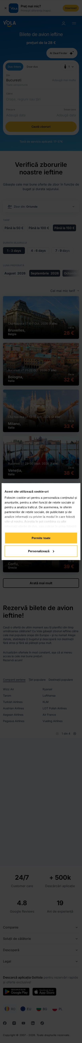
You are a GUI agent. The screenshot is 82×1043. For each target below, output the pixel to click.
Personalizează (38, 551)
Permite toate (41, 538)
